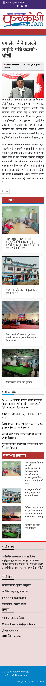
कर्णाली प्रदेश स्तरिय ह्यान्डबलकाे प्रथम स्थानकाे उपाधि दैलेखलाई (22, 436)
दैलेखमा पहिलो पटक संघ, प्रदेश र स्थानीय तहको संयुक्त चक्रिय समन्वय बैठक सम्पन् (22, 338)
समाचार (8, 200)
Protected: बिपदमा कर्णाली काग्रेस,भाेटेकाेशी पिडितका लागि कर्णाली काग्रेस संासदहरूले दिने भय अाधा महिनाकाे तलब (22, 243)
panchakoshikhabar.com (14, 675)
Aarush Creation (36, 682)
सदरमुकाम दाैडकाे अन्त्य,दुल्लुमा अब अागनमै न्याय (21, 291)
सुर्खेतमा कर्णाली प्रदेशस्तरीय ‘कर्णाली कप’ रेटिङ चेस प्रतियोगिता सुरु (22, 446)
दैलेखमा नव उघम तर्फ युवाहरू (19, 382)
